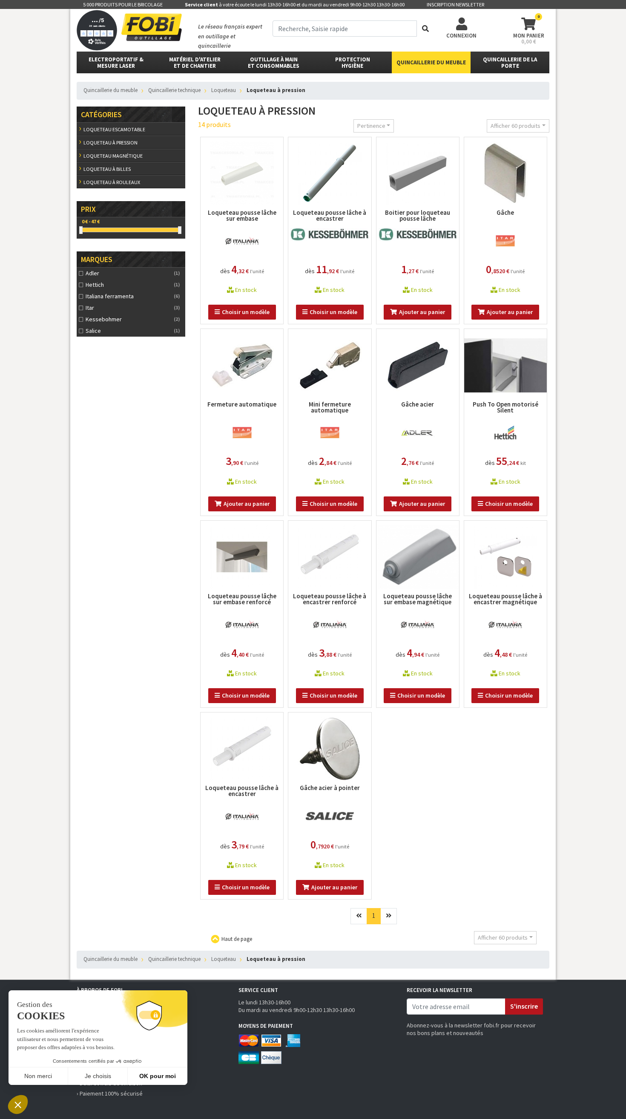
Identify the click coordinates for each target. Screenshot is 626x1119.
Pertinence (371, 126)
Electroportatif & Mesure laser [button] (116, 62)
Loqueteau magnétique (113, 156)
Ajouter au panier (422, 312)
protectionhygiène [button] (352, 62)
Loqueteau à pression (110, 142)
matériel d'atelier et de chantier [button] (195, 62)
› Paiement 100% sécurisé (110, 1093)
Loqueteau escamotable (114, 129)
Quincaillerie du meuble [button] (431, 62)
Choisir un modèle (246, 312)
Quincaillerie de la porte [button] (510, 62)
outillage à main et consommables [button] (273, 62)
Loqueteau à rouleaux (111, 182)
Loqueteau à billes (107, 169)
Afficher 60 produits (515, 126)
